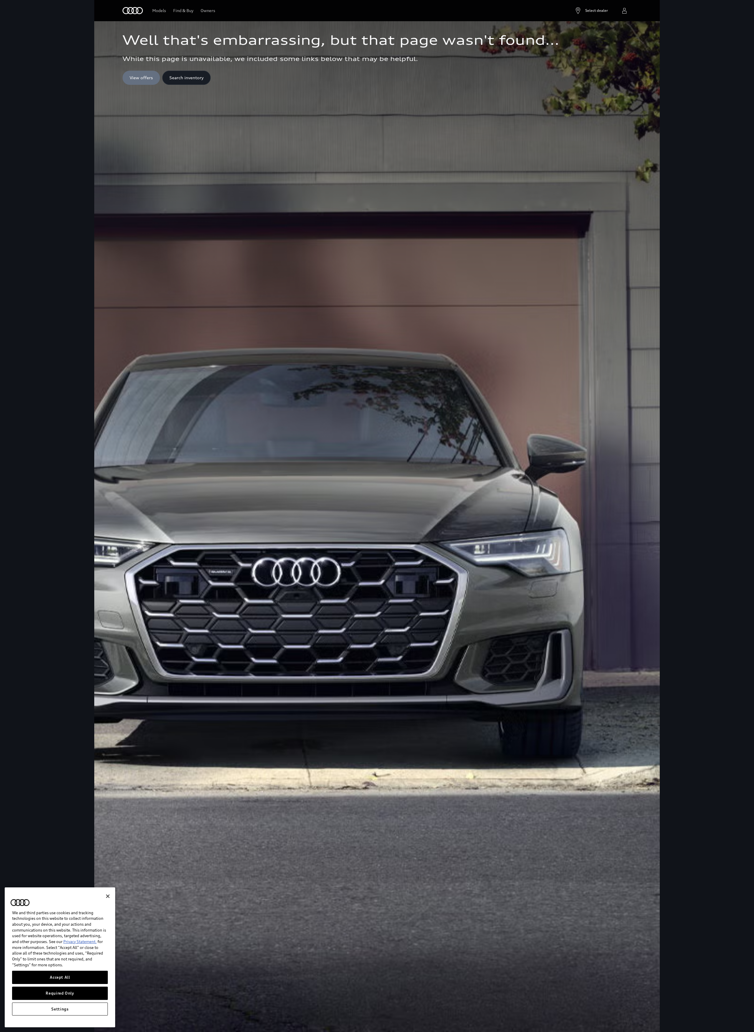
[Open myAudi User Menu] (624, 11)
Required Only (60, 993)
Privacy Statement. (80, 941)
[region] (60, 957)
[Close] (107, 896)
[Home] (133, 10)
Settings (59, 1009)
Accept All (60, 977)
